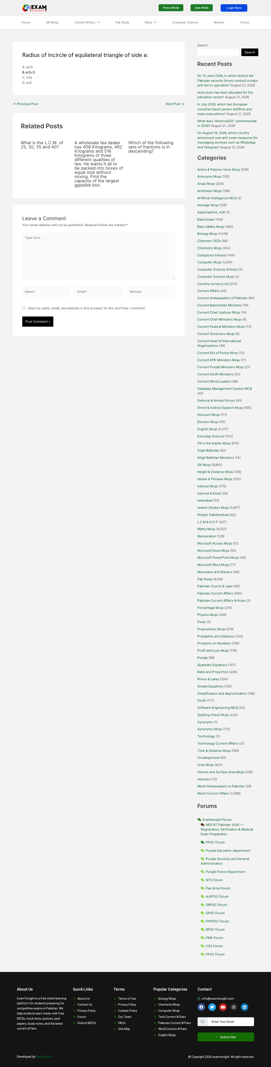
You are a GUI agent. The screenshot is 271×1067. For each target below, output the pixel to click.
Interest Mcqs (207, 486)
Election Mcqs (207, 422)
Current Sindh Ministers (215, 374)
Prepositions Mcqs (211, 629)
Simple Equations (210, 686)
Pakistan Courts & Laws (215, 586)
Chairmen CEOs (209, 241)
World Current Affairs (213, 793)
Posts (201, 622)
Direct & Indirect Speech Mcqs (220, 408)
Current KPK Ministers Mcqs (218, 360)
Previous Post (25, 103)
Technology (206, 736)
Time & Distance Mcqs (214, 751)
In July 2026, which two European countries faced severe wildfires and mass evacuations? (224, 109)
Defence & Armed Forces (216, 400)
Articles (219, 22)
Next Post (175, 103)
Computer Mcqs (209, 262)
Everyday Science (210, 436)
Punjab (202, 658)
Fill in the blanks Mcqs (214, 443)
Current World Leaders (214, 381)
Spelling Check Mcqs (213, 715)
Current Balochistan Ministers (219, 305)
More (148, 22)
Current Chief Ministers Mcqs (219, 319)
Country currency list (213, 284)
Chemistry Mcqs (209, 248)
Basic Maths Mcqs (210, 227)
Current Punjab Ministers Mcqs (220, 367)
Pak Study (122, 22)
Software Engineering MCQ (217, 708)
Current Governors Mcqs (216, 334)
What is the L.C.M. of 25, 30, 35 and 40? (42, 144)
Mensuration (206, 536)
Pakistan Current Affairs (215, 593)
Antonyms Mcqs (209, 176)
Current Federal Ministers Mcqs (221, 327)
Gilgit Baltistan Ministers (215, 458)
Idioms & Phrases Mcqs (214, 479)
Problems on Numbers (214, 643)
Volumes (203, 779)
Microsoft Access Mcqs (214, 543)
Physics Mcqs (207, 615)
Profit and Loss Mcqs (213, 650)
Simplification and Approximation (222, 693)
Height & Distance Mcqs (215, 472)
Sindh (201, 700)
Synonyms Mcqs (209, 729)
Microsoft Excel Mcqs (213, 551)
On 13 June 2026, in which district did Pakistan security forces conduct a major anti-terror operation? (227, 80)
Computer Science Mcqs (215, 277)
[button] (87, 22)
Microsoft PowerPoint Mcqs (218, 558)
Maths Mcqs (206, 529)
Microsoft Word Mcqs (213, 565)
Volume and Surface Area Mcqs (220, 772)
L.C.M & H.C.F (207, 522)
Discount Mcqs (208, 415)
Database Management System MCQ (224, 389)
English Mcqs (207, 429)
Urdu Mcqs (205, 765)
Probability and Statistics (215, 636)
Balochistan (206, 219)
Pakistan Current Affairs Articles (221, 600)
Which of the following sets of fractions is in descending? (150, 147)
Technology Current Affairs (217, 743)
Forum (244, 22)
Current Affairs (85, 22)
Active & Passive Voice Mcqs (218, 169)
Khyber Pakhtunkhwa (213, 515)
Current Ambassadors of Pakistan (222, 298)
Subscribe (228, 1037)
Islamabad (204, 500)
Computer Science (185, 22)
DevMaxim (43, 1057)
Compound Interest (211, 255)
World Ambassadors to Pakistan (221, 786)
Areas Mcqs (206, 184)
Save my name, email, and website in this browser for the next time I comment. (87, 308)
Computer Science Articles (217, 269)
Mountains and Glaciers (214, 572)
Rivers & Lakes (208, 679)
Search (202, 45)
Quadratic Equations (212, 665)
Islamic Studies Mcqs (213, 508)
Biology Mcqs (207, 234)
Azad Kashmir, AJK (211, 212)
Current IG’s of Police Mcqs (217, 353)
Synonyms (205, 722)
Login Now (234, 8)
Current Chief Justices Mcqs (218, 312)
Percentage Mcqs (210, 608)
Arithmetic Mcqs (209, 191)
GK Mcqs (52, 22)
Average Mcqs (207, 205)
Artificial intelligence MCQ (216, 198)
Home (26, 22)
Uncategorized (208, 758)
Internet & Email (209, 493)
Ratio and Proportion (212, 672)
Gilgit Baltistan (208, 450)
